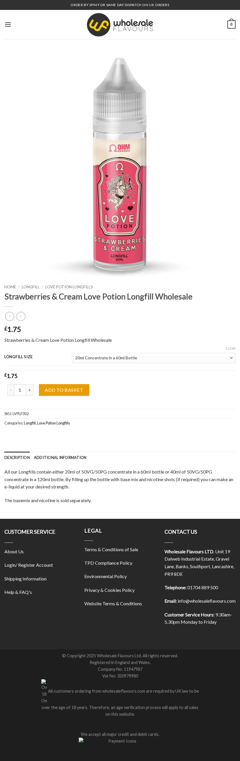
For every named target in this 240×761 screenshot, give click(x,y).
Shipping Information (25, 578)
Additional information (60, 457)
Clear (231, 348)
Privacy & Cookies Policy (109, 590)
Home (10, 287)
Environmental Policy (105, 576)
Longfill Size (18, 357)
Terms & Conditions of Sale (111, 549)
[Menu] (7, 24)
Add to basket (64, 390)
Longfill (31, 287)
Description (17, 457)
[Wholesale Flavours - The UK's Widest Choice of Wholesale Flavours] (120, 24)
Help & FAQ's (18, 592)
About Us (14, 551)
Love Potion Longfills (69, 287)
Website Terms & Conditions (113, 603)
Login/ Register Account (28, 565)
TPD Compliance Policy (108, 563)
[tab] (17, 457)
